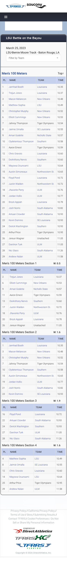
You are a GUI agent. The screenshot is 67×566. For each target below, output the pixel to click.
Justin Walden (16, 183)
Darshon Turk (15, 244)
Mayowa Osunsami (18, 165)
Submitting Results (44, 514)
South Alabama (45, 208)
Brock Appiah (15, 202)
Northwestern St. (45, 171)
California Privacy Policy (41, 510)
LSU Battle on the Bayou (23, 38)
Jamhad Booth (16, 87)
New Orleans (43, 99)
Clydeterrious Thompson (21, 141)
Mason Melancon (17, 99)
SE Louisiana (43, 129)
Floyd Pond (14, 177)
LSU (39, 105)
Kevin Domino (16, 220)
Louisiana (42, 87)
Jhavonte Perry (16, 190)
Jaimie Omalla (16, 129)
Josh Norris (14, 208)
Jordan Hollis (15, 196)
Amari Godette (16, 135)
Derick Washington (18, 226)
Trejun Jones (15, 93)
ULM (39, 190)
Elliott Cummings (17, 117)
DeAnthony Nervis (18, 159)
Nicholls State (44, 135)
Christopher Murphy (18, 111)
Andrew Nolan (16, 256)
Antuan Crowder (17, 214)
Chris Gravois (15, 153)
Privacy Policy (18, 510)
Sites (29, 514)
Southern (41, 141)
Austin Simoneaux (18, 171)
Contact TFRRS (17, 518)
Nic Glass (14, 250)
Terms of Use (17, 514)
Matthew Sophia (17, 105)
